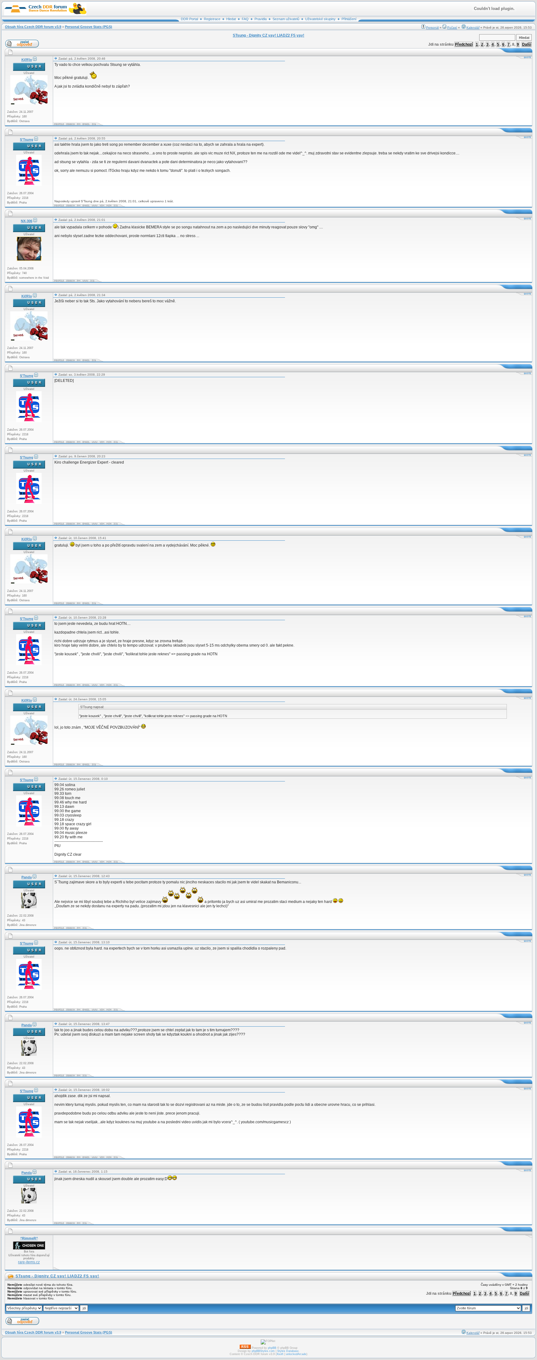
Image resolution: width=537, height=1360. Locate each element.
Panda (26, 877)
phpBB (272, 1347)
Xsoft (280, 1354)
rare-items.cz (29, 1262)
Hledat (231, 19)
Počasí (452, 27)
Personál (432, 27)
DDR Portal (189, 19)
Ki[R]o (26, 60)
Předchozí (464, 44)
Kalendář (473, 27)
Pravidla (261, 19)
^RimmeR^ (29, 1238)
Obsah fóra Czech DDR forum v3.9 (33, 27)
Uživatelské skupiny (320, 19)
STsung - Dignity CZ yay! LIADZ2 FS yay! (57, 1276)
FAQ (245, 19)
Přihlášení (349, 19)
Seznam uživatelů (286, 19)
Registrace (212, 19)
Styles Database (288, 1351)
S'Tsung (26, 139)
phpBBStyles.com (263, 1351)
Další (526, 44)
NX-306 (26, 221)
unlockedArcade (296, 1354)
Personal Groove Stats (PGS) (88, 27)
